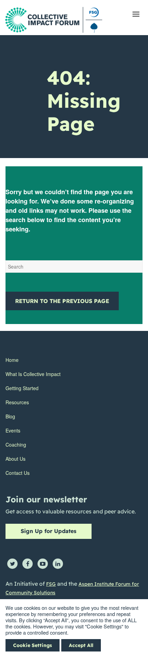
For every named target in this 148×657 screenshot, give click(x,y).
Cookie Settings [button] (32, 645)
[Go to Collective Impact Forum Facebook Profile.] (27, 564)
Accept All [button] (81, 645)
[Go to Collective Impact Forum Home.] (53, 20)
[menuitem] (33, 360)
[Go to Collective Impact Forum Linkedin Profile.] (58, 564)
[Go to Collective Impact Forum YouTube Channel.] (43, 564)
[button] (136, 14)
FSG (51, 584)
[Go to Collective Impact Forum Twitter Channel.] (12, 564)
